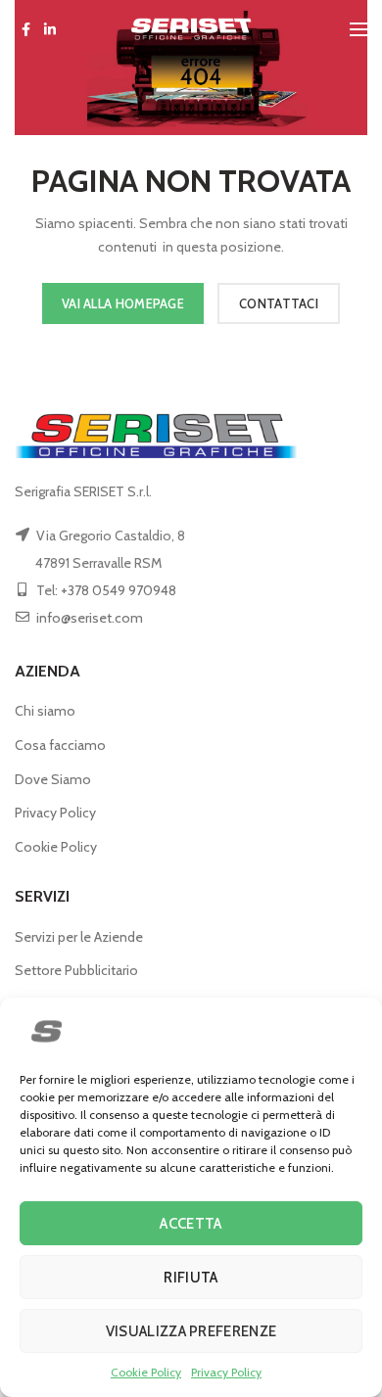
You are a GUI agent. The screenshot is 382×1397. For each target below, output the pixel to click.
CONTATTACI (278, 303)
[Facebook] (26, 29)
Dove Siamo (53, 779)
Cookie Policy (146, 1372)
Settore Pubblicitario (76, 970)
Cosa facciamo (60, 745)
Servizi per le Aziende (79, 937)
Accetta (190, 1224)
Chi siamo (45, 711)
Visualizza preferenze (191, 1331)
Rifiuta (190, 1277)
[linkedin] (50, 29)
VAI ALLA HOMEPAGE (123, 303)
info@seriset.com (89, 618)
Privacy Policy (226, 1372)
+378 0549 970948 (118, 590)
